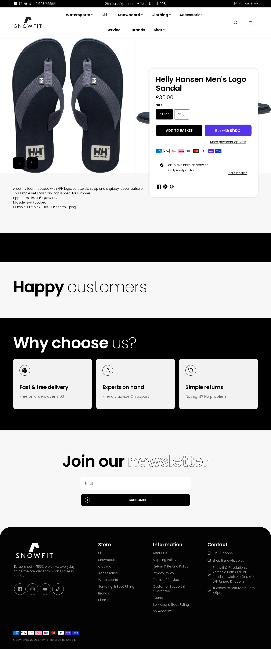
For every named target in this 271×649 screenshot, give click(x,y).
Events (158, 598)
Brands (138, 29)
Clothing (159, 14)
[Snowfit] (28, 22)
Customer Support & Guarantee (169, 588)
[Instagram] (20, 3)
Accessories (191, 14)
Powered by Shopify (62, 640)
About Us (160, 553)
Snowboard (129, 14)
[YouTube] (25, 3)
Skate (159, 29)
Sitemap (105, 600)
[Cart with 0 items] (250, 22)
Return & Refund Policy (170, 566)
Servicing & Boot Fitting (116, 586)
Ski (104, 14)
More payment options (228, 142)
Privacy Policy (163, 573)
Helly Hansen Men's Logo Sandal (201, 84)
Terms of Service (166, 579)
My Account (162, 611)
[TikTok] (30, 3)
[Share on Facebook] (159, 186)
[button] (250, 22)
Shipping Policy (164, 560)
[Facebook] (15, 3)
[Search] (235, 22)
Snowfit (43, 640)
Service (113, 29)
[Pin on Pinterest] (172, 186)
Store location (237, 173)
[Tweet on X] (165, 186)
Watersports (78, 14)
